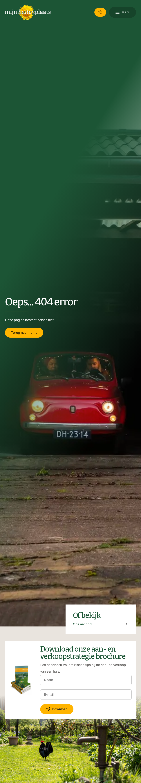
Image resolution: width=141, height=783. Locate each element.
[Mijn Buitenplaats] (28, 12)
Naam (48, 680)
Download (60, 709)
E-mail (49, 694)
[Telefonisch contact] (100, 12)
